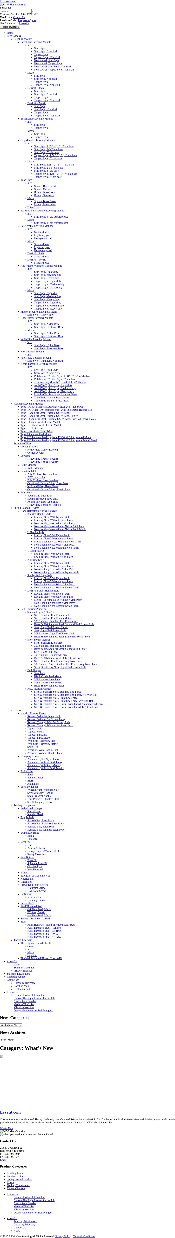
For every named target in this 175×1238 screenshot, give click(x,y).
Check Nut (26, 881)
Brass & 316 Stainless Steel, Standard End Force (60, 648)
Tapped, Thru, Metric (38, 737)
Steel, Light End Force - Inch (50, 630)
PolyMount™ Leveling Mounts (38, 140)
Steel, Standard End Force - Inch (51, 615)
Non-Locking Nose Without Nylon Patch (56, 547)
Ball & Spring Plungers (33, 609)
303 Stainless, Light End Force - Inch (54, 633)
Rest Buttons (27, 857)
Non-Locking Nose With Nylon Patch (54, 544)
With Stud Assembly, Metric (42, 743)
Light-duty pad (42, 235)
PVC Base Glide (36, 477)
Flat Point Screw (36, 887)
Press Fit (32, 860)
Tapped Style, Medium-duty (49, 284)
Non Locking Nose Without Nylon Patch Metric (60, 529)
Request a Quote (27, 20)
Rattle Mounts (28, 464)
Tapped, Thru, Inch (37, 734)
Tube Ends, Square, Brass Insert (51, 397)
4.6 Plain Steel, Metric (39, 909)
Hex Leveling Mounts (32, 351)
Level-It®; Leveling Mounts (36, 42)
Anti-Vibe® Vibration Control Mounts (41, 265)
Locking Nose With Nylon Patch (52, 517)
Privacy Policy (63, 1236)
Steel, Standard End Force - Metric (53, 618)
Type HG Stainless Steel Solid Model (41, 425)
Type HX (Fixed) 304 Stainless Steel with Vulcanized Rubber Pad (56, 409)
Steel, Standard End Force (48, 642)
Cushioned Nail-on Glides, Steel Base (47, 483)
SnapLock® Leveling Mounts (37, 118)
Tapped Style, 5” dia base (48, 158)
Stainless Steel (35, 777)
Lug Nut (32, 955)
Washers (25, 841)
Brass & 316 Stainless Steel (49, 685)
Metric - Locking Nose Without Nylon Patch (58, 599)
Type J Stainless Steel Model (36, 434)
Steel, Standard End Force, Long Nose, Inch (58, 661)
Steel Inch (39, 673)
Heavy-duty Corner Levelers (42, 449)
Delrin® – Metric (36, 103)
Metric (30, 72)
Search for (5, 7)
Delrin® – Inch (35, 87)
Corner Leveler (35, 452)
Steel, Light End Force (46, 651)
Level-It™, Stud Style (46, 369)
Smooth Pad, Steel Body (40, 820)
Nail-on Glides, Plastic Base (42, 486)
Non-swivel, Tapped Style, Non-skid (54, 69)
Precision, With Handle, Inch (42, 749)
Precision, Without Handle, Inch (44, 753)
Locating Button (36, 900)
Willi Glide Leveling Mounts (36, 339)
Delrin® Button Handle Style (43, 590)
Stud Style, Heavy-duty (46, 278)
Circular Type (34, 866)
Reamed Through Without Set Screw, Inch (50, 725)
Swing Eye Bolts (30, 832)
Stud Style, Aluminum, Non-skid (45, 360)
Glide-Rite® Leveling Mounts (37, 317)
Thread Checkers (23, 940)
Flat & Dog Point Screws (34, 884)
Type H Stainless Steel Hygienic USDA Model (46, 412)
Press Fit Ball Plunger (39, 688)
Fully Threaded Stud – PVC (42, 933)
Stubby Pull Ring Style (39, 575)
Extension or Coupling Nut (35, 875)
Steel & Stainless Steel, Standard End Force (57, 691)
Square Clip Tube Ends (39, 495)
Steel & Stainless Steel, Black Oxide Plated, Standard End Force (69, 704)
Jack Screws (34, 897)
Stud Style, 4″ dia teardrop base (51, 216)
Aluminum (33, 783)
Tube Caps (33, 207)
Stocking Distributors (18, 973)
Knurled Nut (27, 878)
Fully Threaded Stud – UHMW (44, 936)
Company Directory (24, 982)
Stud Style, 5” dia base (46, 152)
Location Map (21, 985)
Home (10, 32)
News (17, 964)
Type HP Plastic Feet (32, 428)
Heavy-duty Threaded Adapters (44, 504)
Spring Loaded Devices (26, 507)
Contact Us (19, 17)
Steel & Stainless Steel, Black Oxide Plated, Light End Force (67, 707)
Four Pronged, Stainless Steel (43, 799)
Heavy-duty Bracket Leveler (42, 458)
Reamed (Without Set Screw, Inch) (46, 719)
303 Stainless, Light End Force (51, 654)
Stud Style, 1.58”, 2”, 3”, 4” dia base (54, 146)
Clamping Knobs (30, 756)
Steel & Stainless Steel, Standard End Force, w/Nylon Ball (65, 694)
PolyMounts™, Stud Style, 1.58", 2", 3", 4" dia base (62, 376)
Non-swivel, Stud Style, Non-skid (52, 66)
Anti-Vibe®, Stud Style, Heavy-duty (54, 391)
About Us (12, 961)
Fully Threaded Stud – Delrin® (44, 930)
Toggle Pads (27, 817)
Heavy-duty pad (43, 238)
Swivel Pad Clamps (31, 808)
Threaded (32, 838)
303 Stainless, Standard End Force (52, 645)
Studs (23, 921)
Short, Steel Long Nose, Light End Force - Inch (60, 667)
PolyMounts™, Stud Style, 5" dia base (55, 379)
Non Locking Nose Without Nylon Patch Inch (59, 526)
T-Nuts (24, 872)
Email (3, 1159)
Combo (31, 946)
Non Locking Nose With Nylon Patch (54, 523)
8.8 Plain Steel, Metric (39, 915)
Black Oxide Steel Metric (48, 676)
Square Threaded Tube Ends (42, 498)
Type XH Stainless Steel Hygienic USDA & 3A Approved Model (56, 437)
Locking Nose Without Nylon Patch (53, 520)
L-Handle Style (35, 532)
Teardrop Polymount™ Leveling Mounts (43, 210)
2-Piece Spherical (36, 848)
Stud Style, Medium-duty (47, 274)
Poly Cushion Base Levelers (42, 480)
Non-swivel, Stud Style (46, 60)
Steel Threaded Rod (31, 906)
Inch (29, 45)
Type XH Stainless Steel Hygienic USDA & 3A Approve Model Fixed (59, 440)
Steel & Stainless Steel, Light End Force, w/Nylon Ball (63, 700)
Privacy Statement (23, 970)
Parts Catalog (14, 35)
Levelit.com (10, 1112)
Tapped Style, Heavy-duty (48, 287)
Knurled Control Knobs (33, 713)
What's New (6, 1128)
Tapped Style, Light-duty (47, 281)
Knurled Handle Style (39, 513)
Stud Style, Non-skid (45, 51)
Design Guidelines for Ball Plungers (33, 1010)
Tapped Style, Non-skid (47, 57)
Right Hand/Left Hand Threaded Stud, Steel (51, 924)
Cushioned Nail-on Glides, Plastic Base (48, 489)
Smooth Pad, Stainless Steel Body (45, 823)
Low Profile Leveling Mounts (37, 225)
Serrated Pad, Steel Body (40, 826)
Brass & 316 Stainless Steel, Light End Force (58, 658)
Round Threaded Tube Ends (42, 501)
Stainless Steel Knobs (39, 795)
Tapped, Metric (35, 731)
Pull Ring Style (35, 559)
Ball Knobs (27, 771)
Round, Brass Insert (45, 192)
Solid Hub (32, 746)
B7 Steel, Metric (36, 912)
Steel (30, 774)
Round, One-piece (44, 195)
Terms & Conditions (25, 967)
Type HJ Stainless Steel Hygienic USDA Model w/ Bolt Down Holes (58, 418)
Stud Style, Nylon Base (46, 323)
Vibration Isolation (24, 1007)
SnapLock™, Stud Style (47, 373)
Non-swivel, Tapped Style (48, 63)
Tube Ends (26, 179)
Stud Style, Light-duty (46, 271)
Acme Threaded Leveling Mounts (39, 363)
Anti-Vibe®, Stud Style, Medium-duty (55, 388)
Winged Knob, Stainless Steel (43, 789)
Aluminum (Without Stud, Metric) (45, 768)
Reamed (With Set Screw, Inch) (44, 716)
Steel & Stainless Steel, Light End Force (55, 697)
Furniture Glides (22, 443)
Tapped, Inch (34, 728)
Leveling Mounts (23, 38)
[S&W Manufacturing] (12, 4)
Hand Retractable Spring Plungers (39, 510)
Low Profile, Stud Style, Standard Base (55, 394)
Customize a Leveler (25, 1001)
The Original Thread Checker (36, 943)
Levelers (25, 455)
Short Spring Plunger (38, 639)
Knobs (17, 710)
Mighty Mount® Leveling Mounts (39, 311)
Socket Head (34, 811)
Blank (30, 835)
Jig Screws (26, 894)
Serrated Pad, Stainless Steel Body (45, 829)
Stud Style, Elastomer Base (48, 327)
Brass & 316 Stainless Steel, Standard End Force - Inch (64, 624)
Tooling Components (25, 805)
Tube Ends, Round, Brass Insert (51, 400)
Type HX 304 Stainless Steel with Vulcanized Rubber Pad (52, 406)
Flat (29, 844)
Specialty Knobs (29, 786)
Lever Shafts (27, 903)
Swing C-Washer (36, 854)
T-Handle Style (35, 550)
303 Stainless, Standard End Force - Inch (56, 621)
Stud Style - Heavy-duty (40, 314)
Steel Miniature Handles (40, 792)
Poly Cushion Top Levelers (42, 474)
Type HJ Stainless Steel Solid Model (40, 422)
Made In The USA (24, 1004)
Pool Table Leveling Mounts (36, 357)
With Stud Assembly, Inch (41, 740)
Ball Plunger (34, 670)
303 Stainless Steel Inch (47, 679)
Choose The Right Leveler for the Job (34, 998)
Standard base (41, 232)
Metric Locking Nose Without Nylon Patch (57, 541)
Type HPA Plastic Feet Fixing (37, 431)
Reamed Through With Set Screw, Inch (48, 722)
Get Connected (22, 989)
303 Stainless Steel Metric (48, 682)
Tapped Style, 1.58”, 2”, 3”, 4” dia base (55, 155)
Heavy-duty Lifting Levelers (42, 461)
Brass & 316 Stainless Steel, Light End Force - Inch (62, 636)
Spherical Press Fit (37, 863)
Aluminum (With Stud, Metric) (43, 765)
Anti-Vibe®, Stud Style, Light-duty (53, 385)
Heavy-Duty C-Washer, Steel (43, 851)
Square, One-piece (44, 189)
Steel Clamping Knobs (39, 802)
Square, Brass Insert (45, 186)
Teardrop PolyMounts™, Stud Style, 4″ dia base (60, 382)
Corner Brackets (29, 446)
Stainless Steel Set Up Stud (35, 918)
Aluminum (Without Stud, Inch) (44, 762)
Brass (30, 780)
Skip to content (8, 1)
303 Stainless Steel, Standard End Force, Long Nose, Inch (65, 664)
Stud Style (39, 48)
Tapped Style (41, 54)
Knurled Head (35, 814)
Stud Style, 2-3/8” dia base (48, 149)
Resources (12, 992)
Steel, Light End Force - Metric (51, 627)
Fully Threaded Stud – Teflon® (44, 927)
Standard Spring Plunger (40, 612)
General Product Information (29, 995)
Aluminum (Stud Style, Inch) (43, 759)
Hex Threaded (35, 869)
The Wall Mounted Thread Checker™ (41, 958)
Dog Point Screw (36, 890)
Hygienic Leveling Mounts (28, 403)
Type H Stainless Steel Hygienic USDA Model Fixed (49, 415)
